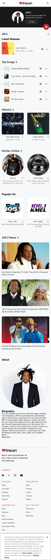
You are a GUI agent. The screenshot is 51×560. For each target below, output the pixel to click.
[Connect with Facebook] (3, 475)
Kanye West (39, 15)
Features (29, 489)
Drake (34, 181)
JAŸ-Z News (9, 237)
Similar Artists (10, 151)
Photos (28, 499)
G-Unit (16, 181)
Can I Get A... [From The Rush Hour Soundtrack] (24, 76)
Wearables (29, 516)
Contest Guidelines (8, 523)
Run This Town (17, 83)
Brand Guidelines (8, 519)
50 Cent (31, 15)
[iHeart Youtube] (21, 475)
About (4, 508)
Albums (6, 109)
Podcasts (5, 492)
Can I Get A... (21, 48)
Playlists (5, 499)
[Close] (47, 537)
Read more (6, 437)
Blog (3, 516)
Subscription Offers (8, 526)
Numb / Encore (17, 91)
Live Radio (5, 489)
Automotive (30, 508)
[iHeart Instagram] (15, 475)
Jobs (3, 530)
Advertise (5, 512)
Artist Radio (6, 496)
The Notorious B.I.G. (13, 182)
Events (28, 492)
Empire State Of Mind (20, 68)
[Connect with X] (9, 475)
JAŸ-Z (39, 181)
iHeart (4, 485)
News (28, 485)
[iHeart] (25, 3)
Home (28, 512)
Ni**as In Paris (17, 99)
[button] (46, 27)
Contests (29, 496)
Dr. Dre (10, 181)
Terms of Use (27, 553)
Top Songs (8, 62)
